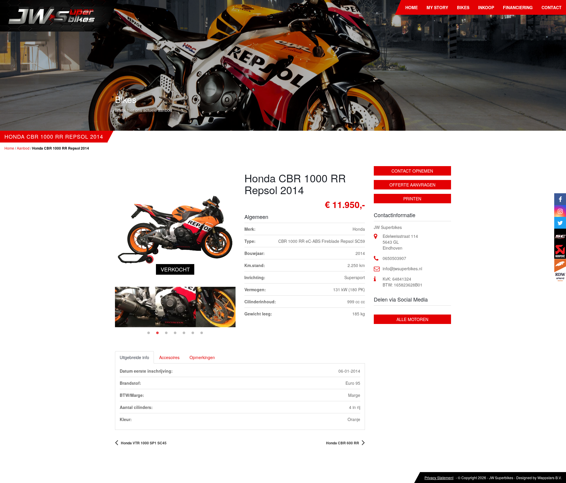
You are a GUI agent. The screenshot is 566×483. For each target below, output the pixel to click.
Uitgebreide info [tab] (134, 357)
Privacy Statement (438, 477)
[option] (135, 307)
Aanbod (23, 147)
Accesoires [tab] (169, 357)
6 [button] (193, 333)
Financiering (518, 7)
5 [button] (184, 333)
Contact (552, 7)
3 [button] (166, 333)
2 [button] (157, 333)
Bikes (463, 7)
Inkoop (486, 7)
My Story (437, 7)
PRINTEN (412, 199)
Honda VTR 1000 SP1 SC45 (144, 443)
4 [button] (175, 333)
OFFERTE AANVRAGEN (412, 185)
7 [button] (202, 333)
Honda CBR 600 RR (342, 443)
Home (411, 7)
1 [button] (149, 333)
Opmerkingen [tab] (202, 357)
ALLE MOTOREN (412, 319)
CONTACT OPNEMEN (412, 171)
